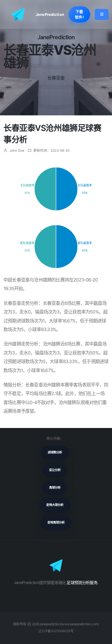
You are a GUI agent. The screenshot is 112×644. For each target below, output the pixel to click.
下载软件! (79, 14)
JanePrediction (50, 14)
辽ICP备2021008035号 (56, 631)
